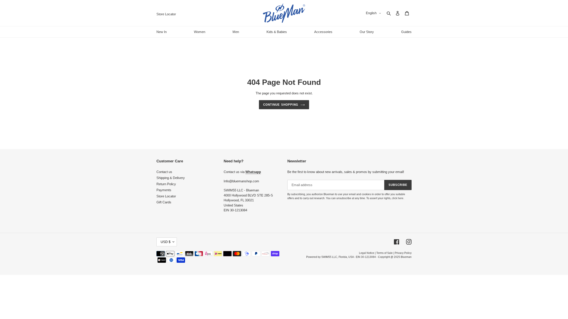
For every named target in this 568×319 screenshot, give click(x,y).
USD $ (165, 242)
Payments (163, 190)
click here (397, 198)
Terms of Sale (384, 253)
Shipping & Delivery (170, 178)
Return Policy (166, 184)
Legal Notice (366, 253)
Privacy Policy (403, 253)
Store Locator (166, 196)
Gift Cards (163, 202)
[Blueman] (284, 13)
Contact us (164, 172)
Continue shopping (280, 104)
